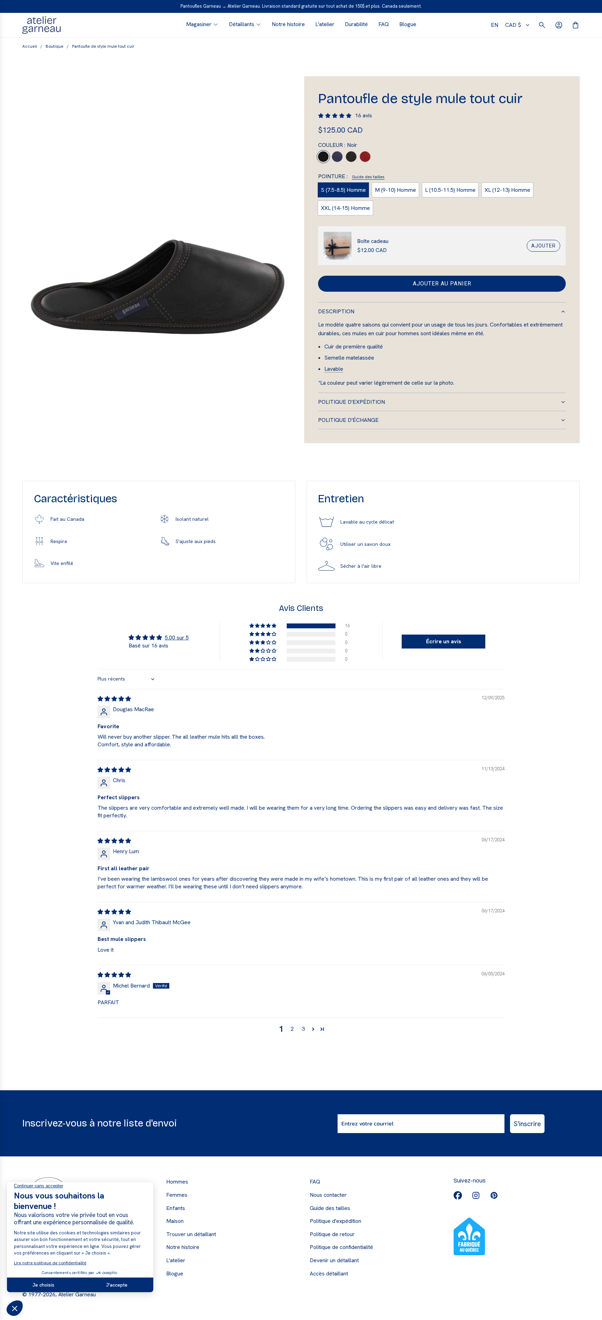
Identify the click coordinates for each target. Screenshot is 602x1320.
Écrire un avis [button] (443, 641)
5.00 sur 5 (177, 637)
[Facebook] (457, 1195)
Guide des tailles (368, 177)
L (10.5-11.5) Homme (450, 190)
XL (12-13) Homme (507, 190)
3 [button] (303, 1028)
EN (494, 25)
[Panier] (575, 25)
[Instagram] (476, 1195)
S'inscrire (527, 1123)
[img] (114, 698)
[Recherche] (542, 25)
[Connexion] (558, 25)
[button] (263, 625)
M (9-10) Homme (395, 190)
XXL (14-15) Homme (345, 208)
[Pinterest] (494, 1195)
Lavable (333, 368)
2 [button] (292, 1028)
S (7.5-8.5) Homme (343, 190)
